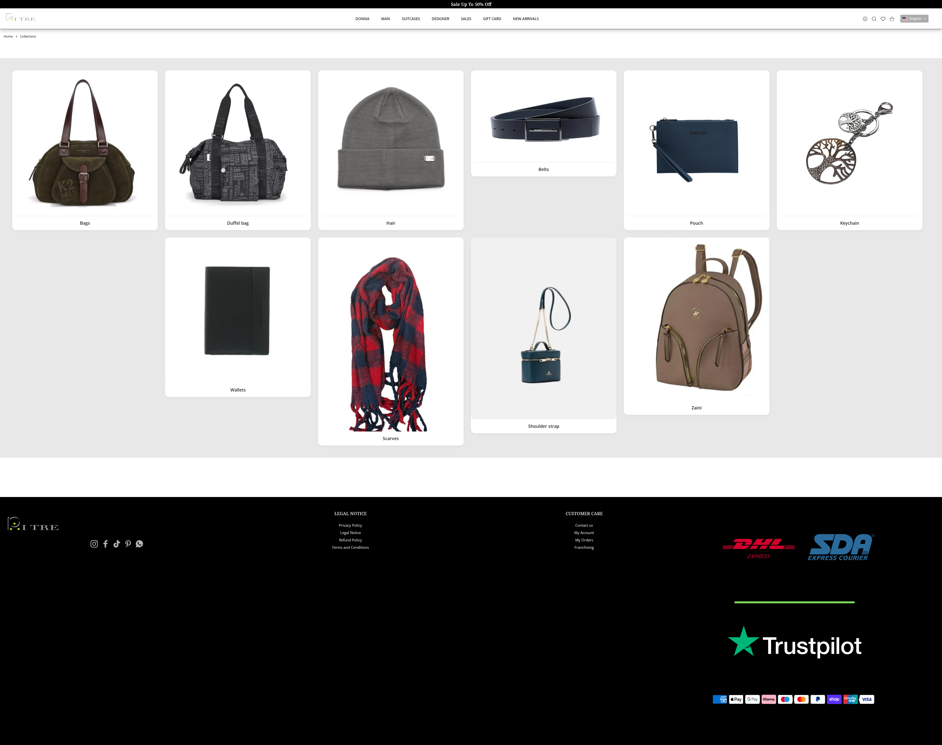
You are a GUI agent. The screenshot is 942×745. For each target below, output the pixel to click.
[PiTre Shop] (21, 17)
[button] (914, 19)
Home (8, 36)
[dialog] (874, 18)
